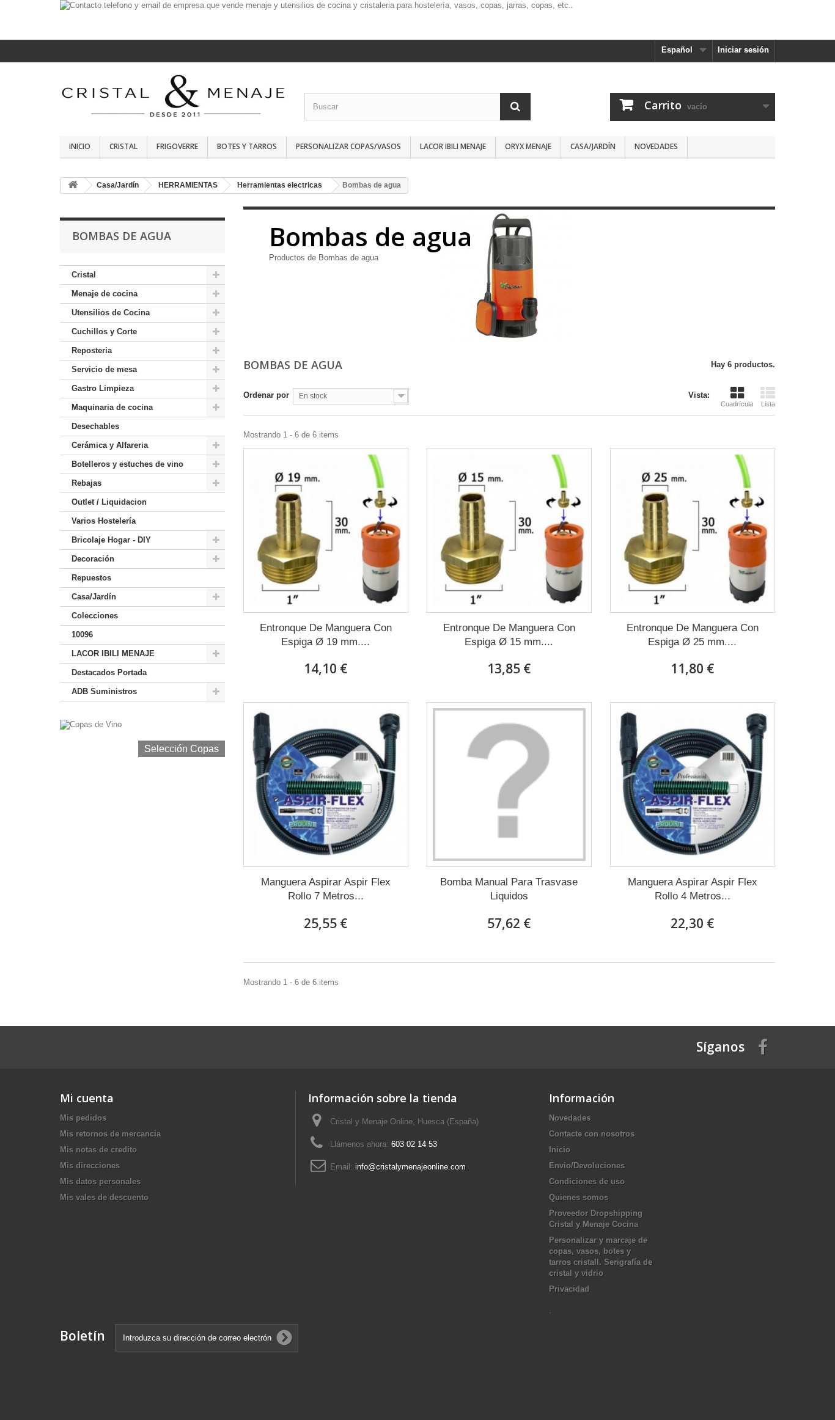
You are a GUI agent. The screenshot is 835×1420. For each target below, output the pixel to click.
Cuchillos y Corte (104, 331)
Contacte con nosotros (592, 1133)
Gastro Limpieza (103, 388)
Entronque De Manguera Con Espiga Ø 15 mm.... (509, 635)
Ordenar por (266, 395)
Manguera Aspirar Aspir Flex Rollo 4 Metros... (692, 889)
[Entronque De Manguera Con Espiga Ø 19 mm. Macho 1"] (325, 530)
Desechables (95, 426)
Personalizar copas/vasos (348, 146)
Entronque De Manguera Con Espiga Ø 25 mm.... (693, 635)
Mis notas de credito (98, 1149)
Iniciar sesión (743, 49)
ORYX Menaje (528, 146)
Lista (768, 404)
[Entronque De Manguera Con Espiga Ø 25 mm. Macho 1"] (692, 530)
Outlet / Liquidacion (109, 502)
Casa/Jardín (593, 146)
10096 (82, 634)
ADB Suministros (104, 691)
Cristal (123, 146)
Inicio (79, 146)
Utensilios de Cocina (111, 312)
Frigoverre (177, 146)
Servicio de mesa (104, 369)
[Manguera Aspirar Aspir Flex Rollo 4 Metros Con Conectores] (692, 784)
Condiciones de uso (587, 1181)
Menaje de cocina (105, 293)
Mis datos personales (100, 1181)
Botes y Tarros (247, 146)
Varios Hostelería (104, 520)
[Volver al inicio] (72, 185)
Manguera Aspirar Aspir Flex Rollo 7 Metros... (326, 889)
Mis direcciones (90, 1165)
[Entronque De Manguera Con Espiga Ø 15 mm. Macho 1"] (509, 530)
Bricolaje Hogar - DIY (111, 539)
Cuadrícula (737, 404)
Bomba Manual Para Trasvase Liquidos (509, 889)
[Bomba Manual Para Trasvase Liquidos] (509, 784)
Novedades (656, 146)
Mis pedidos (83, 1117)
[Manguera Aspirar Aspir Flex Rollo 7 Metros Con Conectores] (325, 784)
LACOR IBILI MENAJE (453, 146)
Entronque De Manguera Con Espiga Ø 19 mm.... (326, 635)
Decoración (93, 558)
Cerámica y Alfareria (110, 445)
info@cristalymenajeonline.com (410, 1166)
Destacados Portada (109, 672)
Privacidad (569, 1289)
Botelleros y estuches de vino (127, 464)
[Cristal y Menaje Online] (173, 95)
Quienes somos (578, 1197)
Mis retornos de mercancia (110, 1133)
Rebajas (86, 483)
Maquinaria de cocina (112, 407)
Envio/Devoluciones (587, 1165)
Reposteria (92, 350)
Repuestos (91, 577)
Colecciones (95, 615)
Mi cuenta (87, 1098)
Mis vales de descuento (104, 1197)
